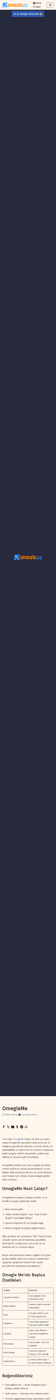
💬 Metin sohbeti (9, 1114)
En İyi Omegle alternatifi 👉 (28, 13)
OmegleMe (18, 1139)
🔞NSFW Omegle (37, 5)
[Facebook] (3, 1126)
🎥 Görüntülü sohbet (27, 1114)
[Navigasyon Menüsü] (50, 4)
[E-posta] (12, 1126)
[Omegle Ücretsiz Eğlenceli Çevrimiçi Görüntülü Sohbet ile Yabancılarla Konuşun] (15, 5)
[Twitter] (8, 1126)
